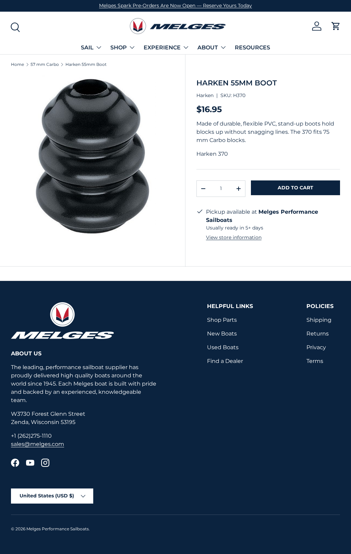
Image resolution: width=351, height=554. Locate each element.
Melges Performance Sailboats (57, 528)
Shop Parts (222, 320)
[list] (92, 156)
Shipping (318, 320)
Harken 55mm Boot (86, 64)
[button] (335, 26)
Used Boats (223, 347)
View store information (234, 237)
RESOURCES (252, 47)
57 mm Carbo (45, 64)
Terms (314, 361)
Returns (317, 333)
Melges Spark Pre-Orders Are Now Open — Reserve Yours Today (175, 5)
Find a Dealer (225, 361)
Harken (205, 95)
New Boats (222, 333)
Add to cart (295, 188)
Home (17, 64)
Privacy (316, 347)
